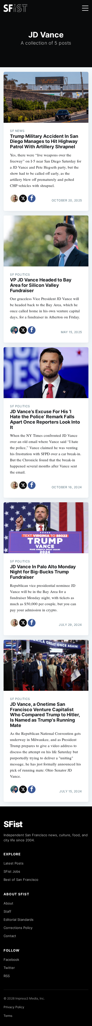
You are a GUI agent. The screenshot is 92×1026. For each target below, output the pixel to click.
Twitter (9, 968)
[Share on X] (23, 198)
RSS (7, 976)
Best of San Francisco (21, 880)
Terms (8, 1016)
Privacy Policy (14, 1007)
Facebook (11, 959)
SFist (13, 824)
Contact (10, 936)
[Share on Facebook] (31, 198)
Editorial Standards (18, 919)
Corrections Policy (18, 928)
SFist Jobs (12, 871)
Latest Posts (14, 863)
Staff (7, 911)
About (8, 903)
